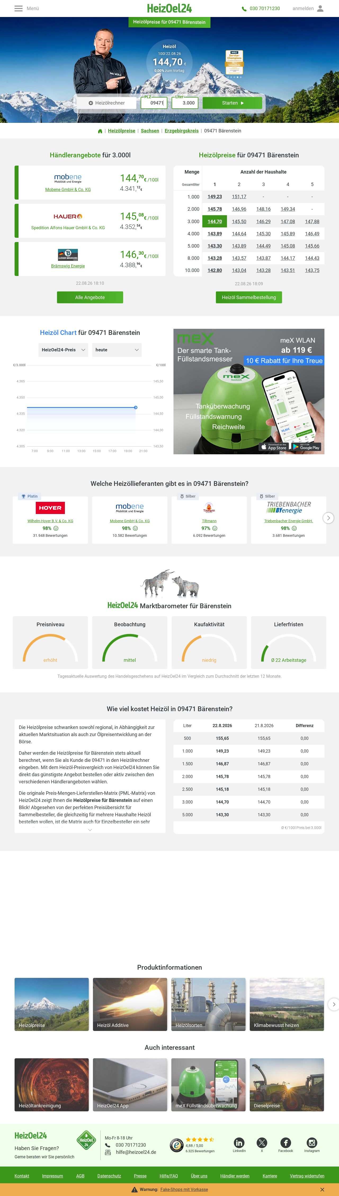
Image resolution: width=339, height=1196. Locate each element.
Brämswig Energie (68, 266)
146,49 (312, 233)
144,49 (263, 246)
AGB (80, 1175)
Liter (179, 97)
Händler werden (234, 1175)
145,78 (215, 209)
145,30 (263, 233)
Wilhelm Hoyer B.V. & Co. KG (50, 521)
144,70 (215, 221)
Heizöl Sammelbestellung (249, 297)
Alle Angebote (90, 297)
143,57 (239, 258)
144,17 (288, 258)
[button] (308, 8)
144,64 (239, 233)
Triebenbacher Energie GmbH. (288, 521)
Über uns (199, 1175)
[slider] (200, 1140)
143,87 (263, 258)
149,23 (215, 196)
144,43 (312, 258)
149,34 (288, 209)
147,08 (288, 221)
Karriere (270, 1175)
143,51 (288, 270)
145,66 (312, 246)
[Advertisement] (169, 901)
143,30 (215, 246)
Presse (140, 1175)
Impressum (52, 1175)
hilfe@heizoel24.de (136, 1152)
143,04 (239, 270)
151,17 (239, 196)
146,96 (239, 209)
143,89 (215, 233)
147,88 (312, 221)
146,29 (263, 221)
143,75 (312, 270)
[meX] (248, 391)
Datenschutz (109, 1175)
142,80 (215, 270)
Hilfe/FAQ (169, 1175)
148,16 (263, 209)
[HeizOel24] (169, 8)
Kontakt (22, 1175)
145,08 (288, 246)
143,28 (215, 258)
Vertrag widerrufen (307, 1175)
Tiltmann (209, 521)
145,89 (288, 233)
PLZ (147, 97)
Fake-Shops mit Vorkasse (184, 1189)
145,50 (239, 221)
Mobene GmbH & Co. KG (68, 189)
